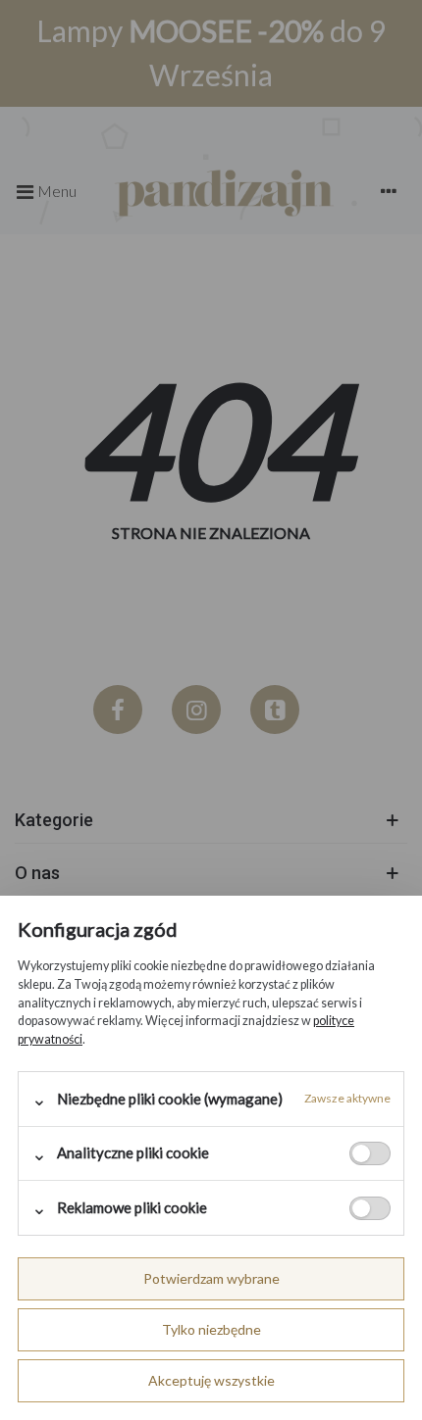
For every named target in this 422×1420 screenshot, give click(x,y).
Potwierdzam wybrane (211, 1278)
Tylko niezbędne (211, 1329)
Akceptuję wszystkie (211, 1380)
